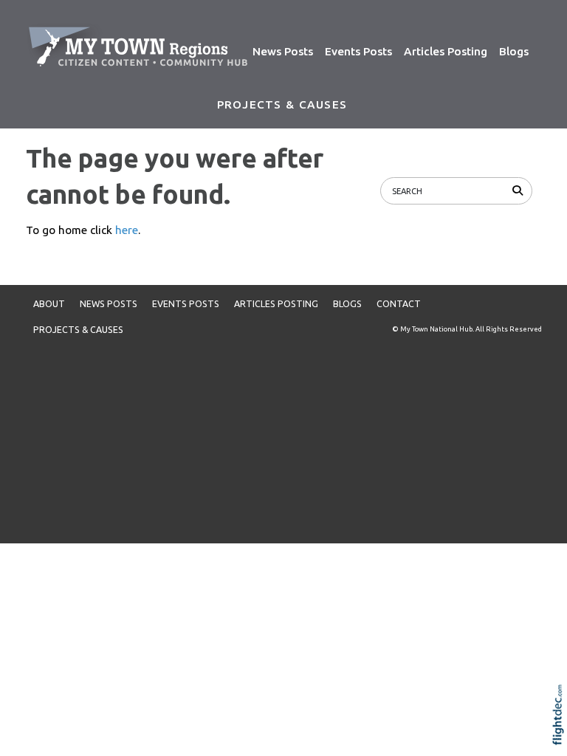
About (49, 304)
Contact (399, 304)
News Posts (282, 51)
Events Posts (358, 51)
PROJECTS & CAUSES (282, 104)
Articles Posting (445, 51)
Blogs (514, 51)
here (126, 230)
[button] (561, 734)
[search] (520, 190)
